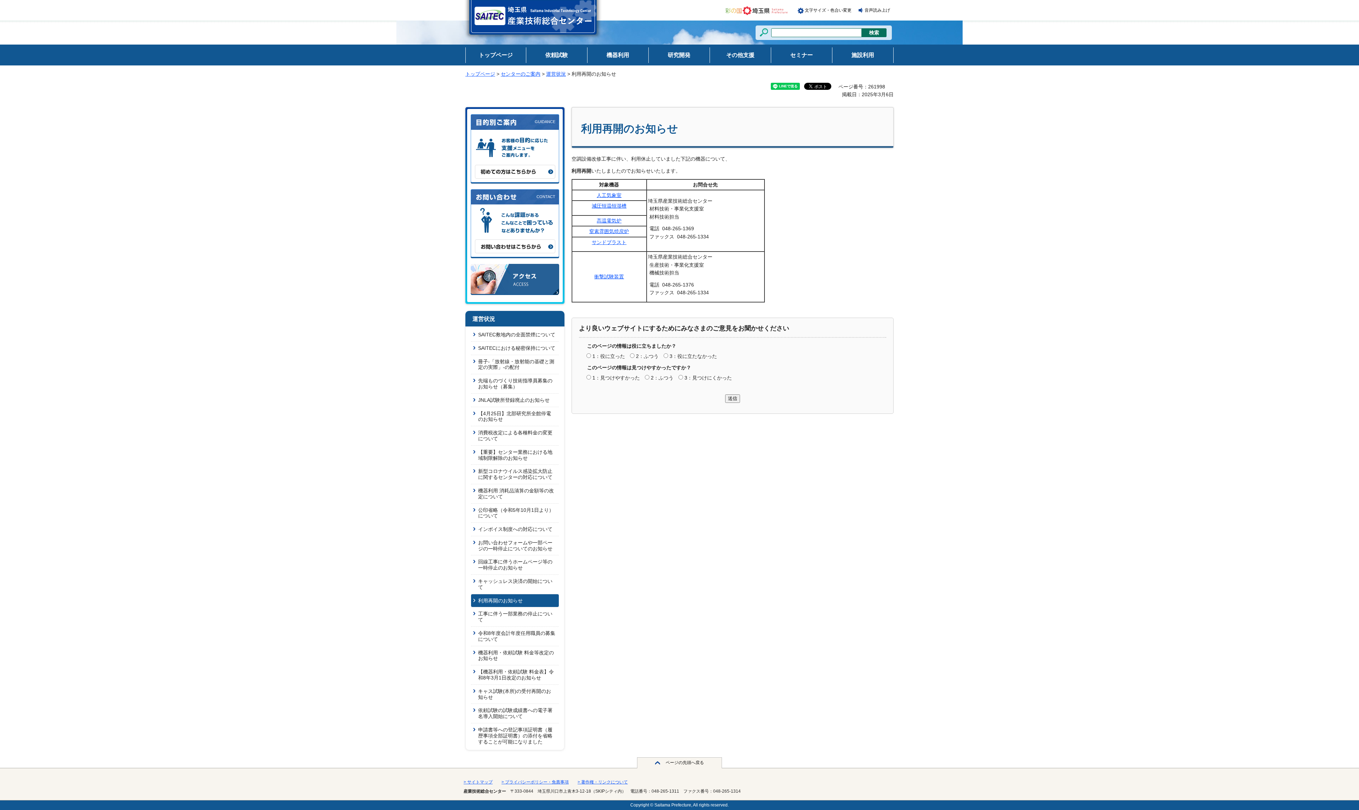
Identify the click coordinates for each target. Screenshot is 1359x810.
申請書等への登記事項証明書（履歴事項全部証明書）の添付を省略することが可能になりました (515, 736)
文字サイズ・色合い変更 (828, 10)
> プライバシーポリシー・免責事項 (535, 782)
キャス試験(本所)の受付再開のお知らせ (514, 694)
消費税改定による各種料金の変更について (515, 435)
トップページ (480, 74)
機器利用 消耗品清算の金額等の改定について (516, 493)
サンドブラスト (609, 242)
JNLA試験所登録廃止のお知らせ (514, 400)
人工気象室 (609, 195)
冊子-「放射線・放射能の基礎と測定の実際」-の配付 (516, 364)
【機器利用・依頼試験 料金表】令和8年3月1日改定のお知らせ (516, 675)
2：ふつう (647, 356)
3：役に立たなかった (693, 356)
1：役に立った (608, 356)
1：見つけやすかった (616, 378)
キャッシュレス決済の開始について (515, 584)
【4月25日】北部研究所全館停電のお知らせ (514, 416)
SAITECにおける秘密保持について (516, 348)
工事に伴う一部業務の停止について (515, 617)
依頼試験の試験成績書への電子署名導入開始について (515, 713)
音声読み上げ (877, 10)
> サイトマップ (478, 782)
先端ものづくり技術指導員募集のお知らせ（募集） (515, 383)
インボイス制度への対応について (515, 529)
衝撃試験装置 (609, 276)
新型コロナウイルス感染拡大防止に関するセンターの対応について (515, 474)
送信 (732, 398)
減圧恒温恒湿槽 (609, 206)
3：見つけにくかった (708, 378)
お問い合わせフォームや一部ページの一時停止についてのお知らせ (515, 545)
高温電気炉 (609, 221)
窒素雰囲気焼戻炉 (609, 231)
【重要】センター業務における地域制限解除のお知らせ (515, 455)
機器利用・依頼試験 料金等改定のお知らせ (516, 655)
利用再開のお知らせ (500, 600)
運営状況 (556, 74)
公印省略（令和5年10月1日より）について (516, 513)
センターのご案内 (520, 74)
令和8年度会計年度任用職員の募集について (516, 636)
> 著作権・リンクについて (603, 782)
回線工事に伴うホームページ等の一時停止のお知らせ (515, 565)
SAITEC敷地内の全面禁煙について (516, 334)
